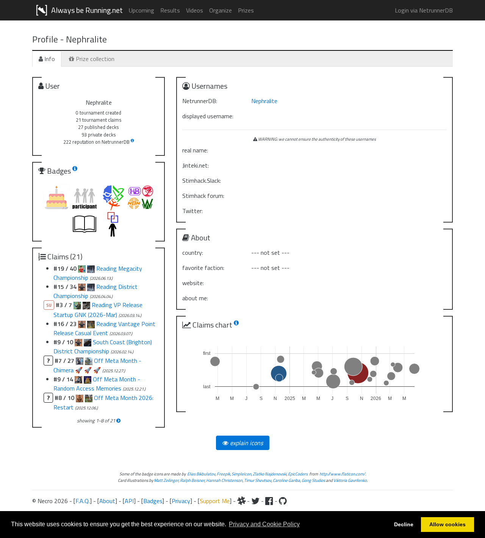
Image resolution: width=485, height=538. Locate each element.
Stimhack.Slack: (201, 180)
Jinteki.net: (195, 165)
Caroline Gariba (286, 480)
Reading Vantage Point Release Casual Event (104, 328)
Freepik (223, 474)
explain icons (245, 442)
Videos (194, 10)
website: (193, 282)
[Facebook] (269, 500)
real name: (195, 150)
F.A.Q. (82, 500)
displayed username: (207, 116)
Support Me (215, 500)
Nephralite (264, 100)
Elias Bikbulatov (201, 474)
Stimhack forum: (203, 195)
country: (192, 252)
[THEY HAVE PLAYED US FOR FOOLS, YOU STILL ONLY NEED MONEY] (87, 342)
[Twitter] (255, 500)
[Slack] (241, 500)
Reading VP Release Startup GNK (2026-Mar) (97, 309)
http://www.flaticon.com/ (342, 474)
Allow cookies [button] (447, 524)
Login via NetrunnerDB (424, 10)
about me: (195, 298)
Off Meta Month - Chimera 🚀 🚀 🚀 (97, 365)
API (129, 500)
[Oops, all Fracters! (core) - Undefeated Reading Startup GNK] (77, 304)
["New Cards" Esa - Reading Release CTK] (82, 323)
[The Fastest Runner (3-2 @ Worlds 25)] (78, 342)
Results (170, 10)
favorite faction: (203, 267)
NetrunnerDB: (199, 100)
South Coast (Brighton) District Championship (102, 346)
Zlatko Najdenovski (269, 474)
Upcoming (141, 10)
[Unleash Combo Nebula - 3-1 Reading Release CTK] (91, 323)
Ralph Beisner (192, 480)
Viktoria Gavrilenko (350, 480)
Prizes (246, 10)
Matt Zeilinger (166, 480)
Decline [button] (403, 524)
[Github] (283, 500)
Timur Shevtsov (257, 480)
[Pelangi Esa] (82, 286)
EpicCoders (298, 474)
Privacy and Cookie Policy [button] (264, 524)
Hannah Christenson (224, 480)
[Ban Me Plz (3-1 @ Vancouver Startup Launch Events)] (86, 304)
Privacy (181, 500)
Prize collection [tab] (94, 58)
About (107, 500)
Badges (152, 500)
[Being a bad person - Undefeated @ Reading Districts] (91, 268)
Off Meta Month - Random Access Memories (96, 384)
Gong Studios (313, 480)
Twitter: (192, 210)
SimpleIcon (241, 474)
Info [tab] (49, 58)
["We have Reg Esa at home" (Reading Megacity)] (82, 268)
